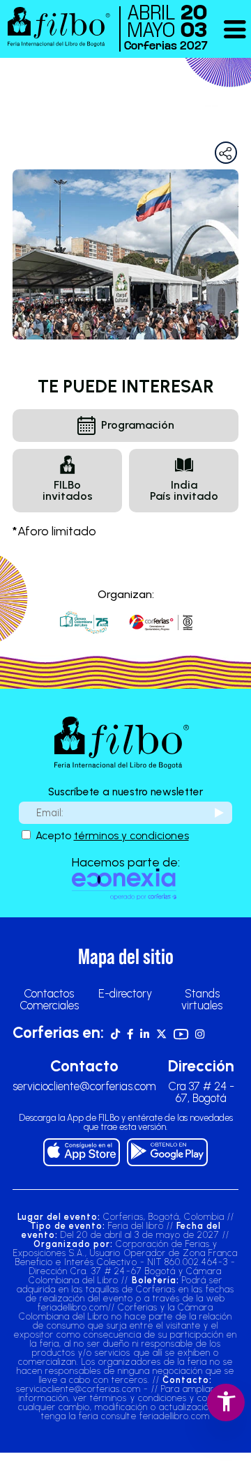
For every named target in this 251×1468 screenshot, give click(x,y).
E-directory (125, 993)
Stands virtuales (201, 998)
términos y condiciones (131, 835)
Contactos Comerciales (49, 998)
